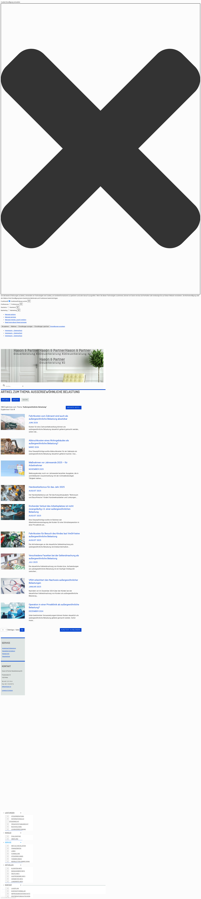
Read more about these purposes (15, 322)
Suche (25, 400)
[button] (100, 148)
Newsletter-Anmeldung (8, 651)
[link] (22, 386)
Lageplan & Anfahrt (7, 690)
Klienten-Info (5, 654)
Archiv (16, 400)
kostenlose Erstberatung (9, 648)
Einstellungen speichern (42, 326)
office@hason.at (6, 686)
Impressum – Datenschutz (13, 330)
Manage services (10, 317)
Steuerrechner (6, 656)
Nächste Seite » (73, 408)
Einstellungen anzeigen (26, 326)
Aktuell (5, 400)
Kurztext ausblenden (70, 630)
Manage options (10, 314)
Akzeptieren (5, 326)
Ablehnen (14, 326)
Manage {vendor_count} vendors (15, 320)
